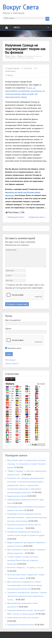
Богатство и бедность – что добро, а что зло (25, 567)
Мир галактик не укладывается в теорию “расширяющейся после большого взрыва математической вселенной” (24, 585)
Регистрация (10, 360)
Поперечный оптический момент (20, 625)
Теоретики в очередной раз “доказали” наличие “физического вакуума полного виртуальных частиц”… (27, 596)
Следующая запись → (37, 217)
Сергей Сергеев (13, 68)
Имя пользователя (13, 320)
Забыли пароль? (12, 363)
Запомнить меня (14, 348)
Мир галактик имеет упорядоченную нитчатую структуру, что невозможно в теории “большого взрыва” (26, 463)
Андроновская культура (17, 496)
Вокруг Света (21, 7)
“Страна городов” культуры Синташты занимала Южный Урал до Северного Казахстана (22, 560)
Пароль (8, 328)
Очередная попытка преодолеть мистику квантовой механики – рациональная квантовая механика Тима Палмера (27, 517)
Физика (20, 56)
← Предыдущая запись (14, 217)
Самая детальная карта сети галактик (23, 617)
